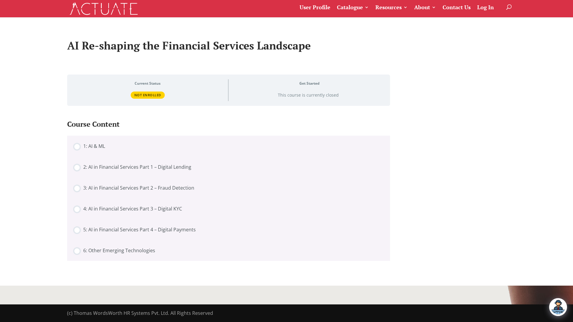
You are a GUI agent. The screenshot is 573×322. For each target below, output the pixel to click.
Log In (485, 7)
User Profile (315, 7)
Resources (388, 7)
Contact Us (457, 7)
